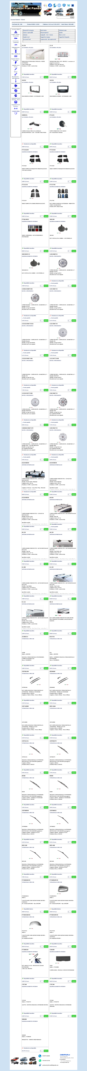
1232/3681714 (54, 323)
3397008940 (25, 810)
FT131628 (52, 150)
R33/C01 (52, 636)
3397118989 (25, 706)
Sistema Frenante (16, 88)
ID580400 (52, 671)
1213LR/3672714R (27, 393)
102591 (52, 80)
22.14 (51, 45)
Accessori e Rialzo (16, 29)
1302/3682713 (54, 393)
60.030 (51, 497)
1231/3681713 (54, 289)
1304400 (52, 949)
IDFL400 (52, 845)
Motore (15, 71)
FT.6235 (52, 115)
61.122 (24, 602)
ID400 (51, 776)
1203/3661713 (54, 428)
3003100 (52, 219)
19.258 (24, 45)
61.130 (51, 567)
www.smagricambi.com (64, 1062)
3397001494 (25, 671)
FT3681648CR (26, 915)
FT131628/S (25, 150)
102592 (24, 80)
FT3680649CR (54, 880)
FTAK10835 (25, 219)
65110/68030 (25, 497)
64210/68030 (25, 463)
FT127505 (52, 184)
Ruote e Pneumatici (15, 83)
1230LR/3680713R (27, 289)
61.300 (24, 567)
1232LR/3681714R (27, 358)
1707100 (24, 984)
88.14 (51, 602)
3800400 (24, 1019)
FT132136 (25, 184)
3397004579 (53, 741)
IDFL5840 (53, 706)
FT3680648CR (26, 880)
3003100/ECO (26, 254)
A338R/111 (25, 636)
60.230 (51, 532)
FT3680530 (25, 949)
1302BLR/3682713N (27, 428)
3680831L (25, 115)
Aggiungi (46, 77)
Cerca (72, 17)
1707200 (52, 984)
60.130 (24, 532)
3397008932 (53, 810)
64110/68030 (53, 463)
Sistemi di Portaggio (15, 93)
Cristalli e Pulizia (16, 111)
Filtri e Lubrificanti (15, 53)
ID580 (23, 776)
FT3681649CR (54, 915)
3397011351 (25, 741)
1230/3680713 (54, 254)
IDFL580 (24, 845)
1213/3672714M (54, 358)
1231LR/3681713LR (27, 323)
